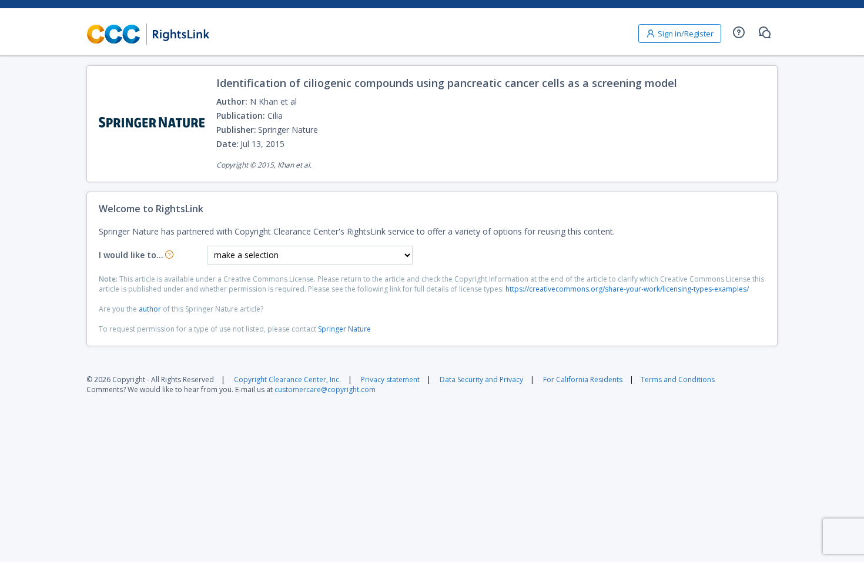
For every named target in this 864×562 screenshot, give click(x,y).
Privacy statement (390, 379)
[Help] (739, 32)
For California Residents (582, 379)
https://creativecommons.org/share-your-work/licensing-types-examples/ (627, 289)
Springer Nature (344, 329)
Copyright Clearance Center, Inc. (287, 379)
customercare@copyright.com (325, 389)
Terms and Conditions (678, 379)
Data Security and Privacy (481, 379)
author (150, 309)
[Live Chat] (764, 32)
